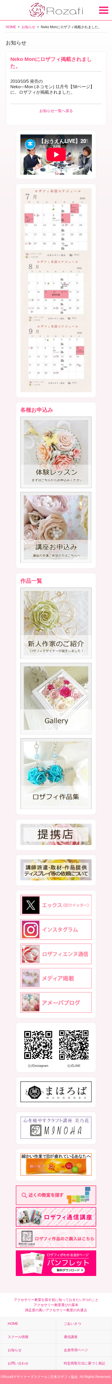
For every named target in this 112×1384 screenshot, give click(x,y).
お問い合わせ (18, 1363)
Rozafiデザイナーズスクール (25, 1377)
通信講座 (71, 1337)
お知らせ (28, 27)
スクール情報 (18, 1337)
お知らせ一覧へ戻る (56, 111)
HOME (11, 27)
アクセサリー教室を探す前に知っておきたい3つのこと (56, 1300)
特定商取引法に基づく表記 (84, 1363)
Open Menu (104, 10)
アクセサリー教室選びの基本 (56, 1305)
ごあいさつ (72, 1324)
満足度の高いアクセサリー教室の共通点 (56, 1310)
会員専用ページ (76, 1350)
